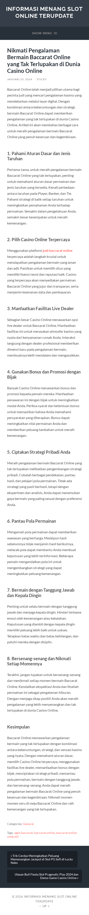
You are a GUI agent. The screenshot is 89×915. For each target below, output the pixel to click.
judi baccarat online (58, 250)
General (28, 824)
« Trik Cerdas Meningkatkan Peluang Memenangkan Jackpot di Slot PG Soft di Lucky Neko (42, 859)
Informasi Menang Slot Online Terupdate (44, 12)
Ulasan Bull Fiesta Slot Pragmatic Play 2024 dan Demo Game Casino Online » (46, 876)
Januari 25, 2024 (19, 79)
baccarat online (44, 833)
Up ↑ (46, 906)
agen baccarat (23, 833)
